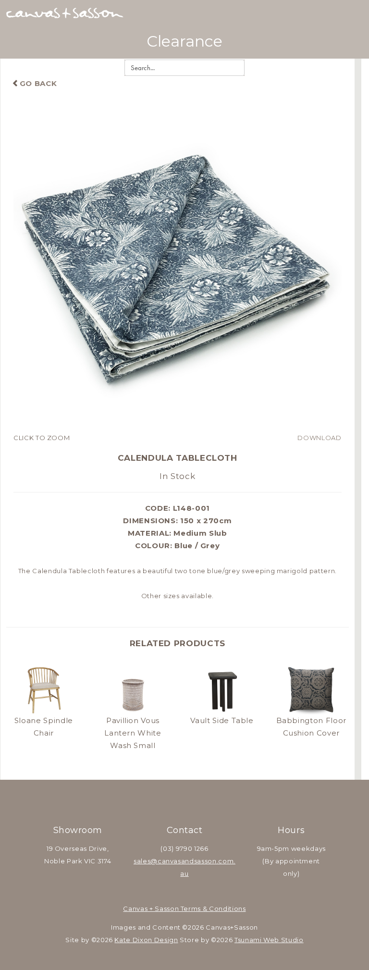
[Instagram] (197, 800)
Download (319, 438)
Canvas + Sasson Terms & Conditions (184, 908)
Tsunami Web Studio (269, 940)
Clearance (184, 41)
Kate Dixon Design (146, 940)
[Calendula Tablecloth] (177, 267)
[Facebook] (172, 800)
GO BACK (38, 83)
